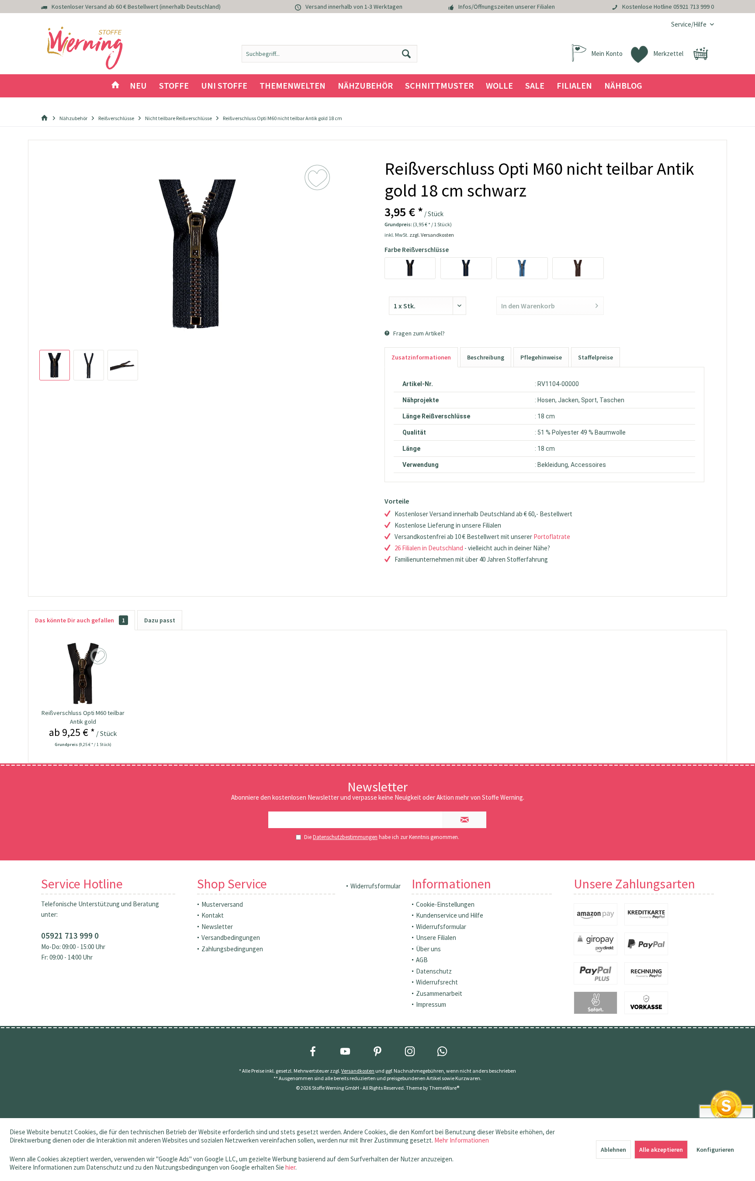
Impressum (431, 1004)
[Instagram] (410, 1051)
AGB (422, 960)
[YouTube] (345, 1051)
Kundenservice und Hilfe (449, 915)
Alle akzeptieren (661, 1149)
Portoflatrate (551, 536)
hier (290, 1167)
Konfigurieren (715, 1149)
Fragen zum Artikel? (418, 333)
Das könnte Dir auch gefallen (80, 620)
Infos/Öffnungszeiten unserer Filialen (506, 6)
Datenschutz (434, 971)
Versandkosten (357, 1070)
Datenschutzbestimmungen (345, 837)
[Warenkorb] (701, 54)
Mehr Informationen (461, 1140)
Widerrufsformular (375, 886)
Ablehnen (613, 1149)
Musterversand (222, 904)
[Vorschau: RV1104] (54, 365)
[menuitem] (689, 24)
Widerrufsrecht (437, 982)
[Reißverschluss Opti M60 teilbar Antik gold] (83, 673)
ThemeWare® (444, 1087)
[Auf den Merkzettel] (99, 656)
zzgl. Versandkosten (431, 234)
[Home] (115, 85)
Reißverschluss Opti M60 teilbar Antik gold (83, 717)
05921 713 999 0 (693, 6)
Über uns (428, 949)
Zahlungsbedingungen (232, 949)
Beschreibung (485, 357)
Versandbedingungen (230, 937)
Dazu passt (159, 620)
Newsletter (217, 926)
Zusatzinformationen (421, 357)
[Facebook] (313, 1051)
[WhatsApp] (442, 1051)
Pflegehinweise (541, 357)
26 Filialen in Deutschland (429, 548)
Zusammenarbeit (439, 993)
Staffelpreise (595, 357)
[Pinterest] (377, 1051)
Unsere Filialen (436, 937)
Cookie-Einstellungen (445, 904)
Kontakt (212, 915)
